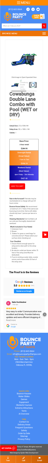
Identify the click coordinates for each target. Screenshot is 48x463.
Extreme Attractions (24, 408)
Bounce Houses (24, 393)
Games (24, 399)
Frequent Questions (24, 427)
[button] (3, 314)
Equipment (24, 402)
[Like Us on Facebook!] (28, 9)
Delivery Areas (24, 424)
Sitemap (24, 436)
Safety (24, 430)
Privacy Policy (24, 439)
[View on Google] (8, 303)
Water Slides (24, 396)
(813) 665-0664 (15, 9)
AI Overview (24, 414)
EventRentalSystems (28, 450)
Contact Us (24, 422)
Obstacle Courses (24, 405)
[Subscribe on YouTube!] (38, 9)
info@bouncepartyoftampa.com (27, 354)
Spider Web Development (29, 453)
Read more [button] (11, 320)
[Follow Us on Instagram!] (33, 9)
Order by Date (24, 433)
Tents (24, 411)
